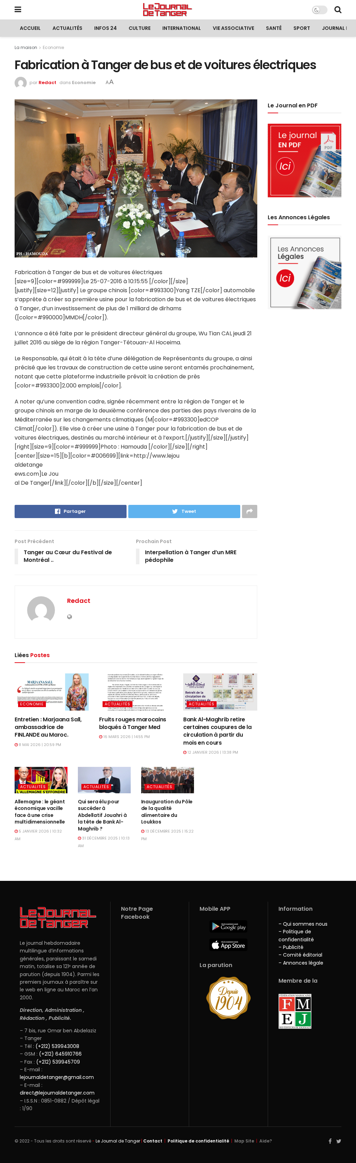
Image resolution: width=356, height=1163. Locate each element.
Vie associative (233, 28)
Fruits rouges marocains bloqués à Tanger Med (133, 723)
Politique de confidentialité (198, 1141)
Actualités (67, 28)
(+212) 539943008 (57, 1046)
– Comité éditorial (300, 954)
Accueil (30, 28)
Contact (152, 1141)
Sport (301, 28)
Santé (274, 28)
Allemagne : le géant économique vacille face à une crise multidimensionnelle (40, 812)
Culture (140, 28)
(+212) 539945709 (58, 1061)
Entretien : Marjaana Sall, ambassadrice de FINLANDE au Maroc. (48, 727)
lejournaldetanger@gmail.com (57, 1077)
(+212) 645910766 (60, 1053)
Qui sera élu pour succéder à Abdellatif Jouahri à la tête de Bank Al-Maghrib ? (102, 815)
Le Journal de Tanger (118, 1141)
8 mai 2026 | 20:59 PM (39, 744)
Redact (47, 82)
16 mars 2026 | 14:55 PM (126, 736)
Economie (53, 47)
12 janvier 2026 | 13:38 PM (212, 752)
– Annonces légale (300, 962)
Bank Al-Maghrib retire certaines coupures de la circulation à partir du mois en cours (217, 731)
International (181, 28)
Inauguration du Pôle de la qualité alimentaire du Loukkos (167, 812)
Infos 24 (105, 28)
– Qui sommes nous (302, 923)
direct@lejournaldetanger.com (57, 1092)
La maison (26, 47)
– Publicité (291, 947)
